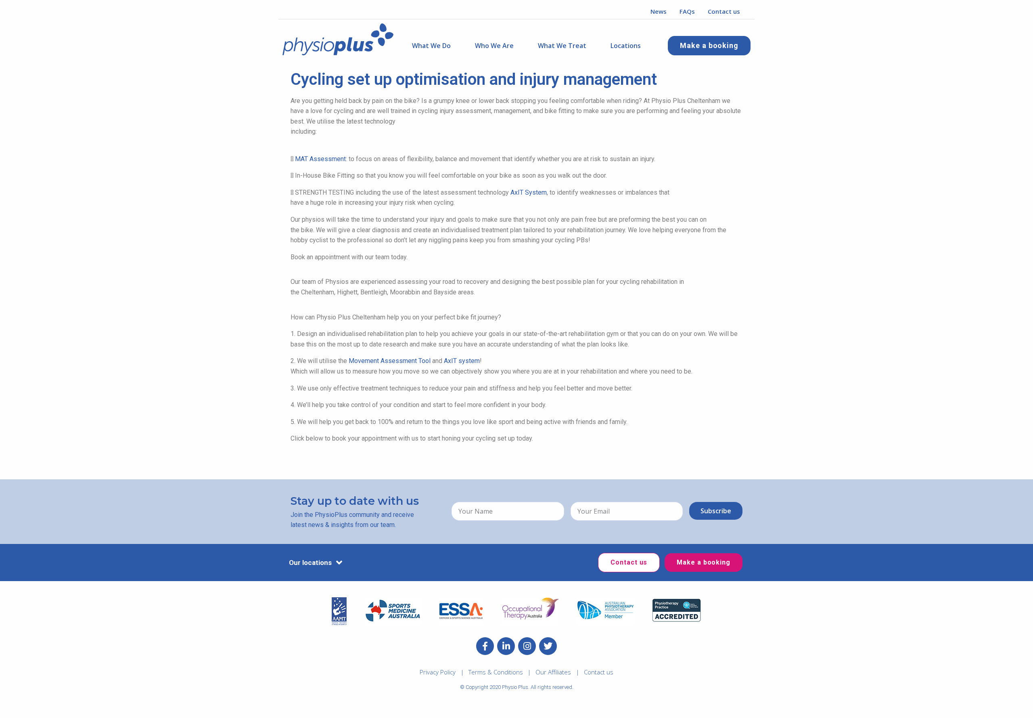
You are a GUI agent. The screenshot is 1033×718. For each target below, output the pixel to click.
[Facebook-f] (485, 646)
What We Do (431, 45)
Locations (626, 45)
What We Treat (562, 45)
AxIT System (528, 192)
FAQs (687, 11)
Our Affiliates (553, 672)
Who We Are (494, 45)
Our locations (310, 562)
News (658, 11)
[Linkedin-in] (506, 646)
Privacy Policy (438, 672)
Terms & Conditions (495, 672)
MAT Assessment (320, 159)
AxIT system (462, 361)
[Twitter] (548, 646)
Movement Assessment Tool (390, 361)
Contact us (724, 11)
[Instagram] (527, 646)
